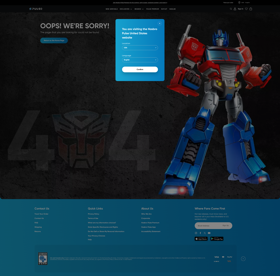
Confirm (140, 69)
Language (126, 55)
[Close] (159, 23)
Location (126, 43)
